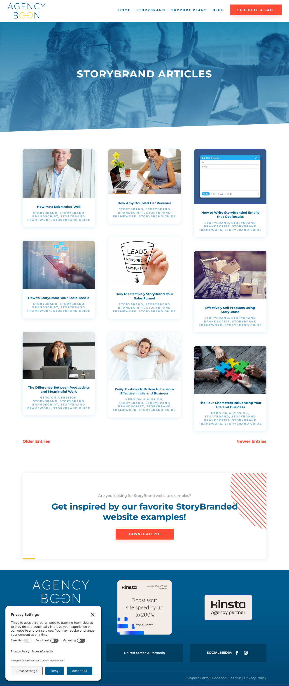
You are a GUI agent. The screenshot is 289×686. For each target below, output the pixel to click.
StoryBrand (151, 10)
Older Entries (36, 441)
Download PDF (144, 534)
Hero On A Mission (58, 397)
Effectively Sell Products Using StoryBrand (230, 310)
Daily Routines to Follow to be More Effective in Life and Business (144, 391)
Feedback (220, 678)
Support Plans (189, 10)
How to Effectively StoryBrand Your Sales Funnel (144, 296)
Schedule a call (256, 10)
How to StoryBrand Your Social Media (58, 298)
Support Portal (198, 678)
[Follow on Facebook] (236, 652)
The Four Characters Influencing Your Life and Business (230, 405)
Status (236, 678)
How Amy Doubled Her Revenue (144, 203)
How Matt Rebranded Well (59, 207)
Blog (218, 10)
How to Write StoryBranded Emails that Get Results (230, 215)
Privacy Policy (255, 678)
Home (124, 10)
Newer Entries (251, 441)
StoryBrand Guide (71, 220)
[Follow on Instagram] (245, 652)
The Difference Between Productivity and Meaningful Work (59, 389)
